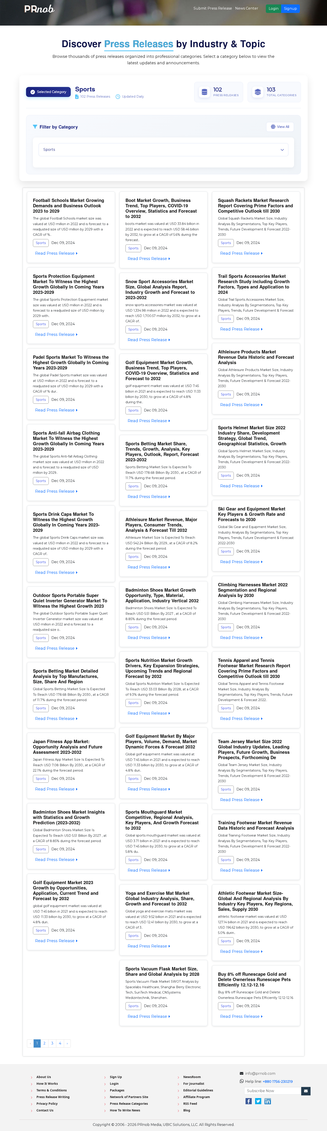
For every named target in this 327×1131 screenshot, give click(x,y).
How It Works (47, 1083)
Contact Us (44, 1110)
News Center (246, 8)
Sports (41, 243)
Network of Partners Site (129, 1097)
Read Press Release (54, 253)
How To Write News (125, 1110)
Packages (117, 1090)
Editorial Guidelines (198, 1090)
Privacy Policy (47, 1103)
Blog (186, 1110)
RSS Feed (190, 1103)
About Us (43, 1077)
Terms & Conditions (51, 1090)
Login (274, 8)
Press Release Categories (129, 1103)
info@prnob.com (260, 1073)
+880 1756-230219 (278, 1081)
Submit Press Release (213, 8)
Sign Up (116, 1077)
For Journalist (193, 1083)
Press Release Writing (53, 1097)
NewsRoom (192, 1077)
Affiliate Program (196, 1097)
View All (283, 127)
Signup (290, 8)
